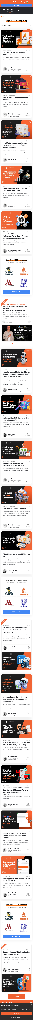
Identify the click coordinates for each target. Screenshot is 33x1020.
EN (18, 10)
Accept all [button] (16, 1013)
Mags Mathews (13, 647)
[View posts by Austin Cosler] (5, 390)
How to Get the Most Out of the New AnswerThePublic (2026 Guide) (16, 743)
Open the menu (31, 11)
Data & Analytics (7, 50)
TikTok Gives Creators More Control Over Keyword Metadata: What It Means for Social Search (16, 790)
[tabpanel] (16, 319)
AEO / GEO (5, 231)
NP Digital (17, 69)
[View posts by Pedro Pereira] (5, 759)
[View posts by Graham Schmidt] (5, 850)
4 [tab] (18, 343)
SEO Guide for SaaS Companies (14, 509)
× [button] (31, 1004)
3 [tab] (16, 343)
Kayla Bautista (13, 804)
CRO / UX (5, 552)
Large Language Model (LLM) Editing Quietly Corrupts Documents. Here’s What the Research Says (16, 374)
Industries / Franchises (9, 95)
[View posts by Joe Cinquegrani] (5, 970)
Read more (6, 1011)
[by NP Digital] (10, 12)
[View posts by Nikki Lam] (5, 435)
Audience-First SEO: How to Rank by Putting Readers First (16, 419)
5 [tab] (20, 343)
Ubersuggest (16, 70)
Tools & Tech (6, 740)
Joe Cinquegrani (13, 969)
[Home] (1, 16)
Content (5, 369)
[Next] (29, 322)
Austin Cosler (12, 389)
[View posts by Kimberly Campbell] (5, 251)
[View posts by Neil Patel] (5, 69)
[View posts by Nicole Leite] (5, 160)
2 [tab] (14, 343)
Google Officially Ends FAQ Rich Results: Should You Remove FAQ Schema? (15, 835)
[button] (16, 1017)
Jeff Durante (12, 713)
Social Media (6, 625)
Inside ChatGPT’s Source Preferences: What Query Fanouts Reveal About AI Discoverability (15, 236)
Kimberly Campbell (14, 250)
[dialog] (16, 1011)
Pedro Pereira (12, 757)
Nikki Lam (11, 434)
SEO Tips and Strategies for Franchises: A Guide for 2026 (13, 464)
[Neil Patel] (7, 9)
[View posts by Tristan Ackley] (5, 571)
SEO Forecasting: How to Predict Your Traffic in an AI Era (15, 189)
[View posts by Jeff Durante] (5, 714)
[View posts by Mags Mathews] (5, 648)
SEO (4, 186)
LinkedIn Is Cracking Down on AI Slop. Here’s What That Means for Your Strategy (15, 629)
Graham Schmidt (13, 849)
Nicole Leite (12, 159)
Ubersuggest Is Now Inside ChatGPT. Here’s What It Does (16, 880)
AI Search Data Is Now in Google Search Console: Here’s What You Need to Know (15, 699)
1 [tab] (12, 343)
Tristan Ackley (12, 570)
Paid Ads (5, 141)
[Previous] (3, 322)
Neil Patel (11, 68)
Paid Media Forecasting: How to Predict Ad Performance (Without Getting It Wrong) (15, 145)
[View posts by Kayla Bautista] (5, 805)
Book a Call (16, 291)
